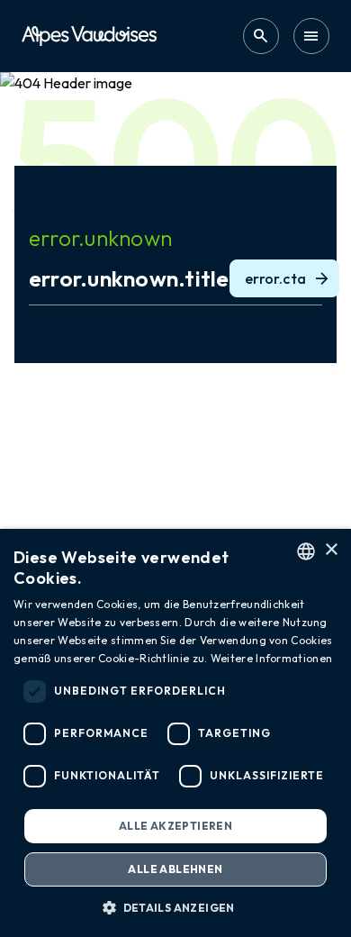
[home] (89, 35)
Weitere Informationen (271, 658)
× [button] (331, 550)
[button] (175, 907)
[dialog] (175, 733)
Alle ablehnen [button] (175, 869)
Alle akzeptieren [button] (175, 825)
